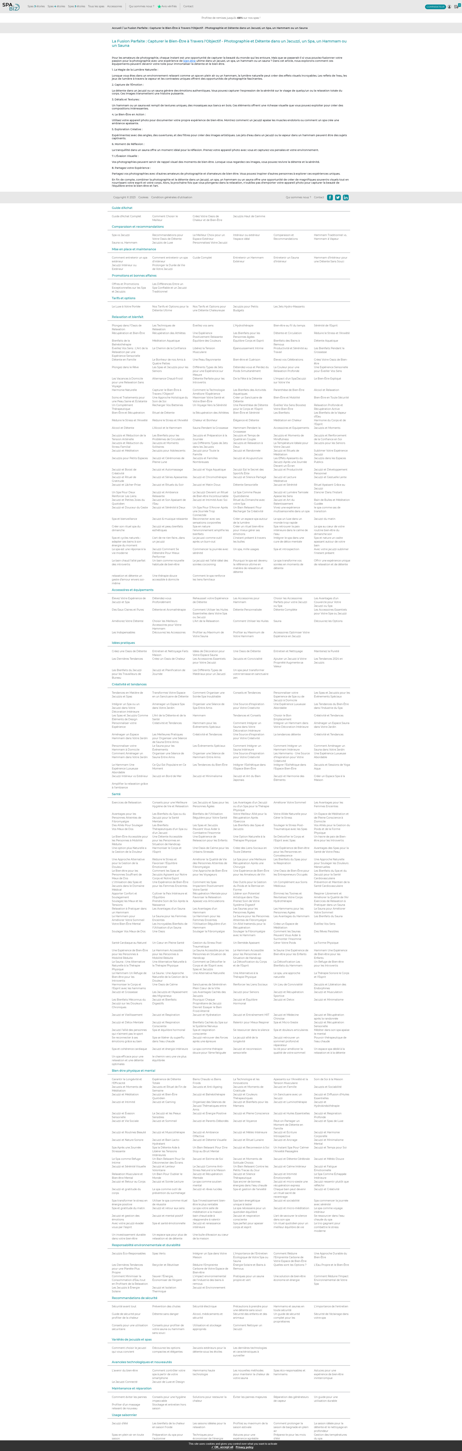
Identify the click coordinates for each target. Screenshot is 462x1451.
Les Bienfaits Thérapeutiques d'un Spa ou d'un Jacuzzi (169, 829)
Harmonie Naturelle (124, 390)
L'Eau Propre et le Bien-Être (331, 1264)
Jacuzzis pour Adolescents (168, 450)
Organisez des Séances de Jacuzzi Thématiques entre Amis (209, 1105)
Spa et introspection (286, 549)
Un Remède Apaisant (246, 942)
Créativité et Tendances (328, 715)
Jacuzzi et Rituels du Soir (168, 484)
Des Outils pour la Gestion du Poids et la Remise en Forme (249, 885)
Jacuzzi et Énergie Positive (209, 1113)
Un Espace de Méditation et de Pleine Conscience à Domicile (331, 817)
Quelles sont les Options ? (290, 1264)
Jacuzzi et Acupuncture (248, 458)
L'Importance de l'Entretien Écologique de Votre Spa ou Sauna (250, 1257)
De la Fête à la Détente (247, 378)
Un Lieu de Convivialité (288, 984)
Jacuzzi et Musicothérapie (168, 1132)
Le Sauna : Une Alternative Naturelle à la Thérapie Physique (128, 965)
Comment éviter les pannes (129, 1397)
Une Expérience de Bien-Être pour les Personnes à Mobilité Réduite (130, 954)
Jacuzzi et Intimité (123, 1102)
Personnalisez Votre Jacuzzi (210, 242)
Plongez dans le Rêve (125, 367)
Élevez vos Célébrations (288, 359)
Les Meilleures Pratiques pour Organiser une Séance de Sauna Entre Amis (169, 738)
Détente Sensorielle (245, 484)
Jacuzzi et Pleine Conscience (251, 1113)
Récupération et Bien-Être (128, 333)
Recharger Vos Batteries (167, 405)
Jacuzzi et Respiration (166, 1014)
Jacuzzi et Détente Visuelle (209, 1140)
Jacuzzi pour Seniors (246, 992)
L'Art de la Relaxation (206, 621)
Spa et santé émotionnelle (168, 1223)
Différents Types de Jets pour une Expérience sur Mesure (208, 371)
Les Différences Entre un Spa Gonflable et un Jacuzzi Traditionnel (169, 287)
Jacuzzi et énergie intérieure (170, 1049)
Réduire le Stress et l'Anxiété (332, 333)
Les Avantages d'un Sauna (168, 908)
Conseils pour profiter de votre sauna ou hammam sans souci (168, 1329)
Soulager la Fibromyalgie (209, 931)
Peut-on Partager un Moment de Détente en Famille (288, 1124)
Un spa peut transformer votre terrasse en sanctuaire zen (250, 674)
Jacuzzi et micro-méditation (291, 1208)
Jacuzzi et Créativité (326, 1189)
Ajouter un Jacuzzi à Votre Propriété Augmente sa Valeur (290, 662)
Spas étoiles (36, 6)
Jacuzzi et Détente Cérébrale (292, 1159)
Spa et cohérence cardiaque (129, 1049)
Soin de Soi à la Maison (328, 1079)
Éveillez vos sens (203, 325)
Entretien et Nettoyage (288, 651)
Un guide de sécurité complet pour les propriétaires (287, 1317)
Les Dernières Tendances (127, 658)
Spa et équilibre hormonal (168, 1030)
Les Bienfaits (282, 412)
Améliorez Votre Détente (127, 621)
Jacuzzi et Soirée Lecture (168, 1181)
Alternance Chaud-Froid (167, 378)
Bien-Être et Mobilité (287, 397)
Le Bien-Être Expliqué (327, 378)
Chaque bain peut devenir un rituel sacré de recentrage (290, 1193)
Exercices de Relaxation (126, 802)
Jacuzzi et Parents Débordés (210, 1121)
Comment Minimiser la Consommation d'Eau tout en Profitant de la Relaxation (130, 1280)
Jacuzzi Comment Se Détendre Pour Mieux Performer (165, 553)
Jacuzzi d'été (120, 1423)
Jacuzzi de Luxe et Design (168, 1381)
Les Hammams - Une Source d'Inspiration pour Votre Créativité (292, 757)
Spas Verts (158, 1253)
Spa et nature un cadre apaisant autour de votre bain (329, 541)
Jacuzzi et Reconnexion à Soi (251, 1147)
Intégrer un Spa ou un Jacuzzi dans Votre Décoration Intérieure (126, 707)
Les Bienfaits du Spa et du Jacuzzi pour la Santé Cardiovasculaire (330, 874)
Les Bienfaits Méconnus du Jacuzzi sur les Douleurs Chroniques (129, 1003)
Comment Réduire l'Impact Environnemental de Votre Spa (331, 1280)
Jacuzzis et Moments (327, 428)
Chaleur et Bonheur (205, 420)
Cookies (143, 197)
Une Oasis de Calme (165, 984)
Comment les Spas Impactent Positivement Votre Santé (208, 885)
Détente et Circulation (288, 333)
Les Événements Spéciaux (209, 745)
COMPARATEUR (435, 6)
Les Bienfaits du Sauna (328, 916)
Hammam (199, 715)
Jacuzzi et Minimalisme (207, 776)
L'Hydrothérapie (243, 325)
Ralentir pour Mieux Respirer (251, 1022)
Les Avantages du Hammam (292, 916)
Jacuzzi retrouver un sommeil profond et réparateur (286, 1041)
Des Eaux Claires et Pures (128, 609)
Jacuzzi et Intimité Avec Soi (210, 500)
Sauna (277, 621)
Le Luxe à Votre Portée (126, 306)
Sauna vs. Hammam (124, 242)
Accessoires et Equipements (291, 428)
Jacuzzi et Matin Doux (206, 484)
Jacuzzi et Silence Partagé (249, 477)
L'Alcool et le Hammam (167, 428)
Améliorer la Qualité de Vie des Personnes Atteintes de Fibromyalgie (210, 863)
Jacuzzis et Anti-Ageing (207, 1086)
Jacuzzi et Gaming (164, 1102)
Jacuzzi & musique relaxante (170, 518)
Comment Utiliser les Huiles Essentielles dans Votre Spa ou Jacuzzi (210, 613)
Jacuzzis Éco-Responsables (129, 1253)
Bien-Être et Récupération (128, 412)
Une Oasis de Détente (247, 651)
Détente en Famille (124, 359)
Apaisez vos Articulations (208, 901)
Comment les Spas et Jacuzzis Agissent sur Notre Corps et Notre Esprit (169, 874)
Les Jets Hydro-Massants (289, 306)
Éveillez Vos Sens (324, 923)
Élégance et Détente (246, 420)
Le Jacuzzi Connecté (124, 1381)
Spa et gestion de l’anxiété (249, 1189)
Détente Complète (285, 609)
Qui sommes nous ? (141, 6)
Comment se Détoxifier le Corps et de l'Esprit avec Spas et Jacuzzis (209, 965)
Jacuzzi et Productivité (288, 469)
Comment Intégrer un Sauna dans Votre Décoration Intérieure (247, 726)
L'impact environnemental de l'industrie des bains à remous (209, 1280)
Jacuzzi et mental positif (167, 1215)
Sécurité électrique (205, 1306)
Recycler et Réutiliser (165, 1264)
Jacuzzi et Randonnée (246, 450)
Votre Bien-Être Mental (126, 923)
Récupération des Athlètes (169, 333)
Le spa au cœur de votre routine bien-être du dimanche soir (329, 530)
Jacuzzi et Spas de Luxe (328, 1121)
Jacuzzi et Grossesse (125, 992)
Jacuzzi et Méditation (125, 450)
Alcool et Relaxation (326, 390)
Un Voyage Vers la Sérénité (210, 405)
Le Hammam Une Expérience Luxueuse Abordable (125, 768)
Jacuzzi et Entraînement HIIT (251, 1014)
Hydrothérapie (283, 901)
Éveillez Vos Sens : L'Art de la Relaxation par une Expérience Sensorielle (130, 352)
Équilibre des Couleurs (207, 340)
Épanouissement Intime (248, 348)
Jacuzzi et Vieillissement (127, 1014)
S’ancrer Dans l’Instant (328, 492)
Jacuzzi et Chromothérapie (210, 477)
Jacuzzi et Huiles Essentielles (292, 1113)
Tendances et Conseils (247, 715)
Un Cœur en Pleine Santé (168, 942)
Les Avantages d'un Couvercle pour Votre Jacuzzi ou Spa (327, 602)
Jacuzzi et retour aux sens (168, 1208)
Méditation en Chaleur (288, 420)
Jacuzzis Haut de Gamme (249, 216)
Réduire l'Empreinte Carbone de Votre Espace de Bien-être (210, 1268)
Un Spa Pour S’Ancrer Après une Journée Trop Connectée (210, 511)
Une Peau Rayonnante (207, 359)
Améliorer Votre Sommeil (290, 802)
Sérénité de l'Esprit (326, 325)
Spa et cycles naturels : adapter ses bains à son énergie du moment (126, 541)
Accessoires (114, 6)
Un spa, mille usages (246, 549)
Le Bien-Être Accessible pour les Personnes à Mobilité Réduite (130, 840)
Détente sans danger (165, 1314)
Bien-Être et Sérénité (246, 412)
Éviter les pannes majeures (250, 1397)
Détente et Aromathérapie (169, 609)
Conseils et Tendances (247, 692)
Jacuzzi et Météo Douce (329, 1159)
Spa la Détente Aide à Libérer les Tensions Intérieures (165, 1151)
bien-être (189, 60)
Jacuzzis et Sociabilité (327, 1086)
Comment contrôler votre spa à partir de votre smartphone (168, 1374)
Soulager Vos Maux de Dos (128, 931)
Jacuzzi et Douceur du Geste (130, 507)
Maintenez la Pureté (326, 651)
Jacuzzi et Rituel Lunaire (248, 1140)
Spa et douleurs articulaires (291, 1030)
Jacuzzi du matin (324, 518)
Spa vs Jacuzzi (121, 235)
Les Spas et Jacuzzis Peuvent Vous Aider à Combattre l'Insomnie (206, 829)
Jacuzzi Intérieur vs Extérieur (130, 776)
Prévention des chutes (166, 1306)
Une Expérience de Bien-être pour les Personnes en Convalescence (291, 851)
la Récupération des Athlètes (211, 412)
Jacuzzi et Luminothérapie (290, 1102)
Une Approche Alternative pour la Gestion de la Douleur (128, 863)
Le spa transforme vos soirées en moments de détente (288, 564)
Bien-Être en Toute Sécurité (331, 397)
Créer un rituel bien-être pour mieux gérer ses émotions (248, 530)
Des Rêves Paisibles (326, 931)
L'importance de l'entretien (331, 1306)
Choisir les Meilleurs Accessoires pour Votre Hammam (166, 624)
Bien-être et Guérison (246, 359)
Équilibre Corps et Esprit (248, 340)
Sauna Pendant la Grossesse (210, 428)
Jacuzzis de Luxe (162, 242)
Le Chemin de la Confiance (169, 348)
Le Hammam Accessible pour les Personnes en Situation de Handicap (248, 954)
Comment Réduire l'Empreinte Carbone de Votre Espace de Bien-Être (290, 1257)
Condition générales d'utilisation (171, 197)
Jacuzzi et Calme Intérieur (290, 1166)
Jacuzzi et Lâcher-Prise (126, 484)
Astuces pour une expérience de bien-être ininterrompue (328, 1374)
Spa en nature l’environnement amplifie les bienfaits (211, 530)
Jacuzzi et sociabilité (286, 1200)
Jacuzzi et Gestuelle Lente (330, 477)
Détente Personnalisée (247, 609)
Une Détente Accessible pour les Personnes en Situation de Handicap (167, 840)
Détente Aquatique (326, 340)
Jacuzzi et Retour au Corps (128, 1181)
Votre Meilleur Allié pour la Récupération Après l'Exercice (250, 817)
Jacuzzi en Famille (285, 1086)
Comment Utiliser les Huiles (251, 621)
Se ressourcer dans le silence (251, 1030)
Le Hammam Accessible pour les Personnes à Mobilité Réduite (167, 954)
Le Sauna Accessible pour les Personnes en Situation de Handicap (211, 954)
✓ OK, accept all (222, 1447)
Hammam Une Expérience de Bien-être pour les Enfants (330, 954)
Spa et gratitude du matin (128, 1208)
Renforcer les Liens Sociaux (250, 984)
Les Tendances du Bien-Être (210, 764)
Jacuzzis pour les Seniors (329, 443)
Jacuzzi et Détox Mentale (127, 1022)
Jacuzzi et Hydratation (207, 1014)
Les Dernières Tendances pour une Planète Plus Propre (127, 1268)
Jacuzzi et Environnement (209, 1287)
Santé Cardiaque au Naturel (129, 942)
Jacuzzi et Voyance (245, 1121)
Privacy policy (244, 1447)
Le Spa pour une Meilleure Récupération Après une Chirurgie (249, 863)
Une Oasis (158, 931)
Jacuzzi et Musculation (328, 992)
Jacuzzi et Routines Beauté (129, 1132)
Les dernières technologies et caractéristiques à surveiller (250, 1351)
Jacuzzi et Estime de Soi (208, 1159)
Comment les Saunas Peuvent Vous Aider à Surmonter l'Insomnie (287, 935)
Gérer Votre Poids (285, 942)
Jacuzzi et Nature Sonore (127, 1140)
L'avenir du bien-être (125, 1370)
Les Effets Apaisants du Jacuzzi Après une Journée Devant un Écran (290, 462)
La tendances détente (287, 734)
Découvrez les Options (328, 621)
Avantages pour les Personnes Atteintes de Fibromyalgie (126, 817)
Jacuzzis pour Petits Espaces (130, 458)
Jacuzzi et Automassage (167, 469)
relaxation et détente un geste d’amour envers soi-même (128, 579)
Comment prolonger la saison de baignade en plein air (291, 1427)
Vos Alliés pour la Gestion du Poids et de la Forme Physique (332, 829)
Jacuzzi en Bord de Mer (167, 776)
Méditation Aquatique (166, 340)
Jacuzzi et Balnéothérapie (209, 1094)
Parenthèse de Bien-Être (289, 390)
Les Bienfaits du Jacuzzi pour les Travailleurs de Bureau (127, 674)
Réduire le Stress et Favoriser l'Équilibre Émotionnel (164, 863)
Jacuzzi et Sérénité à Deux (168, 507)
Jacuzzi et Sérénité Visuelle (129, 1166)
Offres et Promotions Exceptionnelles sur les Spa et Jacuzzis (129, 287)
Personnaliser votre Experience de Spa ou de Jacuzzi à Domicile (289, 696)
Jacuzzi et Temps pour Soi (330, 1147)
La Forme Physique (326, 942)
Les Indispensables (123, 632)
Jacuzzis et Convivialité (247, 658)
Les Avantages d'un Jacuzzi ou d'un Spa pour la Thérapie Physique (251, 806)
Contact (188, 6)
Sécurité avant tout (124, 1306)
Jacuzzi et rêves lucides (207, 1189)
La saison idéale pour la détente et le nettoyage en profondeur (330, 1427)
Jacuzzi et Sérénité (285, 484)
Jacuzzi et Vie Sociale (125, 1121)
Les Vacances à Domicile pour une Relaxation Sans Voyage (128, 382)
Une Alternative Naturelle (209, 973)
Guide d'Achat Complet (126, 216)
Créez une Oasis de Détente (129, 651)
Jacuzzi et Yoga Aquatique (209, 469)
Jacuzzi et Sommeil (164, 1121)
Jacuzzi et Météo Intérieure (250, 1132)
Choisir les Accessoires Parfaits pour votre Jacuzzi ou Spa (290, 602)
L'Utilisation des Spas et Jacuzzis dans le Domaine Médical (128, 885)
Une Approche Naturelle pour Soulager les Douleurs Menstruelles (331, 863)
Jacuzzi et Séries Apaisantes (169, 477)
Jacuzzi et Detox (284, 999)
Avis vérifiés (169, 6)
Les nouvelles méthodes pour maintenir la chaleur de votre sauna (251, 1374)
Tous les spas (96, 6)
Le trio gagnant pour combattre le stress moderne (327, 1227)
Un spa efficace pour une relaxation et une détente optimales (127, 1060)
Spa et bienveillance (124, 518)
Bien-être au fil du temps (289, 325)
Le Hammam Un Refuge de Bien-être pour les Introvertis (129, 976)
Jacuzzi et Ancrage (285, 1140)
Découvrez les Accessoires (169, 632)
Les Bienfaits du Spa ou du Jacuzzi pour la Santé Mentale (169, 817)
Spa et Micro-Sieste (286, 1022)
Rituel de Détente (163, 412)
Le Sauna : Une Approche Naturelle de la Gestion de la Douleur (170, 976)
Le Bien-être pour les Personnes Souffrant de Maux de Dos (127, 874)
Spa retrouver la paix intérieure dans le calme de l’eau (291, 530)
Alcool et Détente (123, 428)
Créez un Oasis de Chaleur (168, 658)
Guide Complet (202, 257)
